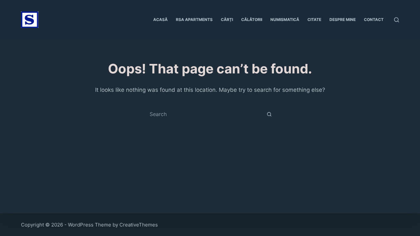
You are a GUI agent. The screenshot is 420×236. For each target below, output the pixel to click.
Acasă (160, 19)
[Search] (396, 19)
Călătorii (251, 19)
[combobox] (204, 114)
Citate (314, 19)
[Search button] (269, 114)
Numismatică (284, 19)
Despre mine (342, 19)
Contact (374, 19)
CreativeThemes (138, 225)
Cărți (227, 19)
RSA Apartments (194, 19)
